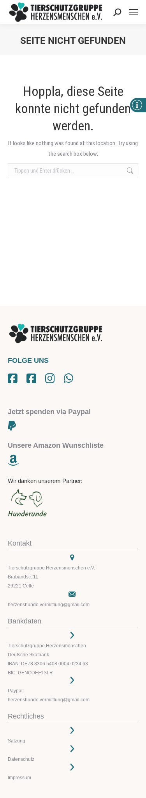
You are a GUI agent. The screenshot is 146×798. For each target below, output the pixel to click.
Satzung (16, 741)
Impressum (19, 777)
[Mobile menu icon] (133, 12)
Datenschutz (21, 759)
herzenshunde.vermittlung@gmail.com (49, 604)
